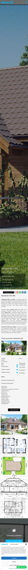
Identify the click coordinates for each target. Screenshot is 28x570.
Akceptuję (14, 558)
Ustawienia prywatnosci (13, 568)
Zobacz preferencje (14, 565)
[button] (26, 544)
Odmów (14, 561)
